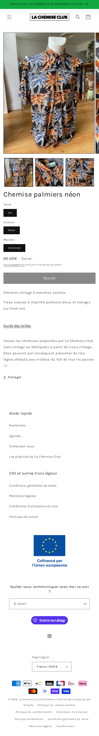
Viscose (16, 249)
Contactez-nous (21, 446)
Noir (14, 231)
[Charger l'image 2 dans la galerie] (49, 172)
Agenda (15, 436)
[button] (9, 17)
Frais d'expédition (14, 264)
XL (12, 214)
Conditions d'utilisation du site (33, 506)
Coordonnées (65, 726)
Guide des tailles (17, 326)
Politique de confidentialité (34, 712)
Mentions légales (22, 496)
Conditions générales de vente (32, 486)
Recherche (17, 425)
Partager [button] (15, 377)
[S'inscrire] (84, 603)
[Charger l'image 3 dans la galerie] (80, 172)
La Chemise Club (30, 699)
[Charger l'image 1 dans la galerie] (19, 172)
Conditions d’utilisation (72, 712)
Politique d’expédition (29, 719)
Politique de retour (23, 517)
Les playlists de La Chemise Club (35, 457)
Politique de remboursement (57, 705)
